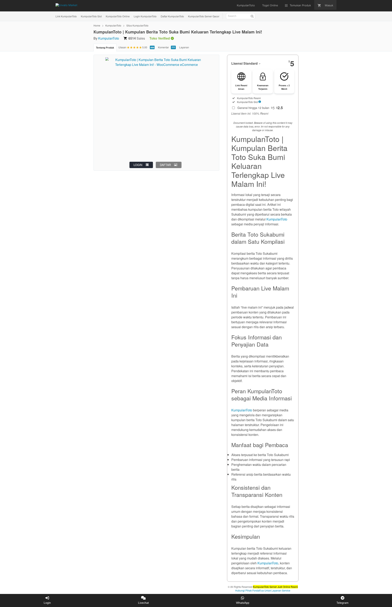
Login (47, 602)
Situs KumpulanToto (137, 25)
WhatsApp (242, 602)
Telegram (342, 602)
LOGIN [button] (138, 165)
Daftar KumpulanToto (172, 16)
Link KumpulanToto (66, 16)
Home (97, 25)
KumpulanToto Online (118, 16)
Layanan (184, 47)
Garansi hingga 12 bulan (260, 108)
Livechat (143, 602)
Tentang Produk (105, 47)
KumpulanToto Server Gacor (203, 16)
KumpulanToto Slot (91, 16)
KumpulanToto (113, 25)
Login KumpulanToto (145, 16)
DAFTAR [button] (165, 165)
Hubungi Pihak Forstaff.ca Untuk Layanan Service (262, 590)
